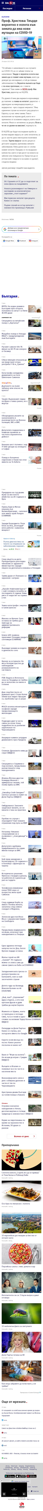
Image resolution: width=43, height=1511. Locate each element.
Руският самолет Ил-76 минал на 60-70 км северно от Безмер (14, 349)
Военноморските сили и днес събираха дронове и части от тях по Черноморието (13, 1082)
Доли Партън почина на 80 (13, 1355)
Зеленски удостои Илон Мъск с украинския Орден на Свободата (13, 919)
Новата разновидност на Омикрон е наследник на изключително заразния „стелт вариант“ (20, 191)
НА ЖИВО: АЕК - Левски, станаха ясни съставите (20, 1454)
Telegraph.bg (33, 1469)
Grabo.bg (32, 1467)
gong (5, 1458)
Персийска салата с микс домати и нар (18, 1266)
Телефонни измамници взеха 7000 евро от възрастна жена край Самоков (12, 891)
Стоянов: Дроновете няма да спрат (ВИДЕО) (15, 752)
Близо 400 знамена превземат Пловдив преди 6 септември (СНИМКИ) (15, 637)
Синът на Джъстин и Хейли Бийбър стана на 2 (19, 1428)
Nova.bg (25, 1469)
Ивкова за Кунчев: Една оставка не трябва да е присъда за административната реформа (12, 622)
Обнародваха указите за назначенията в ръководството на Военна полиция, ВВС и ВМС (13, 419)
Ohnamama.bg (24, 1467)
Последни (7, 8)
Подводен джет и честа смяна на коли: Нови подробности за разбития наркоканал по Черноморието (13, 725)
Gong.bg (21, 1466)
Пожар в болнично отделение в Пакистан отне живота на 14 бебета (14, 459)
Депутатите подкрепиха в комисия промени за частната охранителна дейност (13, 433)
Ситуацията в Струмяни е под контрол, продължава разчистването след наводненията (14, 767)
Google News (10, 241)
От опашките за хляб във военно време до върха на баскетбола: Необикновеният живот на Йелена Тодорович (21, 1413)
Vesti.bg (19, 1469)
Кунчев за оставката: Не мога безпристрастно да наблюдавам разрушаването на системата (13, 665)
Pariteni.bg (6, 1469)
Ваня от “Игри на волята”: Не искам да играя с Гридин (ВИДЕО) (14, 1057)
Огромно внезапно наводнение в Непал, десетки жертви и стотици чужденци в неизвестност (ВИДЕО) (17, 1110)
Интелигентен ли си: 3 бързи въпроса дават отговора (20, 1296)
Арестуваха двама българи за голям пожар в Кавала (14, 1093)
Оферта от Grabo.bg (7, 538)
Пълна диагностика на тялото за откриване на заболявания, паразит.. (14, 545)
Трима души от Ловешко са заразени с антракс (14, 577)
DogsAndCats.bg (30, 1466)
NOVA (24, 89)
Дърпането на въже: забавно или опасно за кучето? (12, 388)
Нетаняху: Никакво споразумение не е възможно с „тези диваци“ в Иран (14, 835)
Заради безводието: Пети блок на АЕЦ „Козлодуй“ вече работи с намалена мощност (13, 526)
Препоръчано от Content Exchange (29, 1392)
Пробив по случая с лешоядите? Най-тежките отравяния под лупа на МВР (14, 821)
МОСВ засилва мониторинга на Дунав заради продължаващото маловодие (14, 709)
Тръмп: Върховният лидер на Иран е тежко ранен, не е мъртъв (14, 401)
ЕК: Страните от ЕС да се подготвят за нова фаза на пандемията (21, 182)
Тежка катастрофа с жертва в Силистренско (14, 606)
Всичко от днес (21, 1136)
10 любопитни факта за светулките (17, 1326)
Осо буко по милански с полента (16, 1203)
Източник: (5, 219)
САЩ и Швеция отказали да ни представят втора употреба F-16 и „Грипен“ (14, 362)
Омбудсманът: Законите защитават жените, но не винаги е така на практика (14, 807)
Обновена (5, 1103)
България (9, 296)
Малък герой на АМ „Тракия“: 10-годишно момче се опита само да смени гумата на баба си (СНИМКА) (17, 961)
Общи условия (31, 1499)
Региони (27, 8)
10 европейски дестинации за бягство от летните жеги (19, 1236)
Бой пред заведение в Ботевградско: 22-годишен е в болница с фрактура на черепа (14, 862)
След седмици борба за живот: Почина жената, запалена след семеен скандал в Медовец (12, 905)
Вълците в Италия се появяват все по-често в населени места (13, 1069)
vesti (5, 1445)
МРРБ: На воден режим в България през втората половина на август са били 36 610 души (14, 309)
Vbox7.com (14, 1466)
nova (5, 1420)
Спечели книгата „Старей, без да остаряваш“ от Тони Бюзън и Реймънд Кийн (20, 1173)
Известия (36, 1491)
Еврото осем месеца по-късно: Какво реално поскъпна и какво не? (13, 1042)
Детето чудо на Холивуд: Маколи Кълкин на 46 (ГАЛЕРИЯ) (12, 988)
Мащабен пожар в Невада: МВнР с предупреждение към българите (14, 336)
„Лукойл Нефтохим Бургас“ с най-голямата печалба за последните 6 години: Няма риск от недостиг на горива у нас (14, 593)
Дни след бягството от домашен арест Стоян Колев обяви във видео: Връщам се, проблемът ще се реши (14, 695)
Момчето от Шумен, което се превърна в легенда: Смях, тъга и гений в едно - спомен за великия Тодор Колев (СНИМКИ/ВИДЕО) (21, 1016)
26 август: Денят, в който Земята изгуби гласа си (20, 1441)
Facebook (23, 241)
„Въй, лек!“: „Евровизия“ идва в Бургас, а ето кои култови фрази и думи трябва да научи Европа (13, 1001)
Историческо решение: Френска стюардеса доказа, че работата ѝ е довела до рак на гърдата (14, 876)
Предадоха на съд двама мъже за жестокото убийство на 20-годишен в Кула (14, 495)
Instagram (35, 241)
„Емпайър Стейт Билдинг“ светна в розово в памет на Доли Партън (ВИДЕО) (14, 794)
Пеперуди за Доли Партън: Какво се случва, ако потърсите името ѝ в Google (14, 1031)
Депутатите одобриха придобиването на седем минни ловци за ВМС (13, 848)
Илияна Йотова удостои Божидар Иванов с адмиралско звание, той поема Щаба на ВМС (13, 781)
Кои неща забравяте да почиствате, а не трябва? (19, 1384)
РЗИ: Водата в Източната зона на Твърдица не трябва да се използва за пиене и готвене (14, 681)
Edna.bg (13, 1469)
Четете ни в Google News (21, 1481)
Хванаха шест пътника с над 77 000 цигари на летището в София (14, 446)
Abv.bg (7, 1466)
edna (5, 1433)
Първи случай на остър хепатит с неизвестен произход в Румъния (19, 206)
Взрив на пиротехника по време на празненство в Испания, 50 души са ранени (13, 1124)
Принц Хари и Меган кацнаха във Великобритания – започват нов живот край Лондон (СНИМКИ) (14, 511)
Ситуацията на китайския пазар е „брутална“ (13, 322)
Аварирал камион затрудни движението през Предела (14, 738)
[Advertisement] (21, 268)
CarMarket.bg (9, 1467)
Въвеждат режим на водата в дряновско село (14, 649)
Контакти (34, 1487)
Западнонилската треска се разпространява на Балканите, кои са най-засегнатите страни (14, 975)
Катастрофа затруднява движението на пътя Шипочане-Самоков (12, 375)
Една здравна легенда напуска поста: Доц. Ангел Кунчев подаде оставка (13, 948)
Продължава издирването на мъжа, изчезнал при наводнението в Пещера (14, 932)
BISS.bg (16, 1467)
